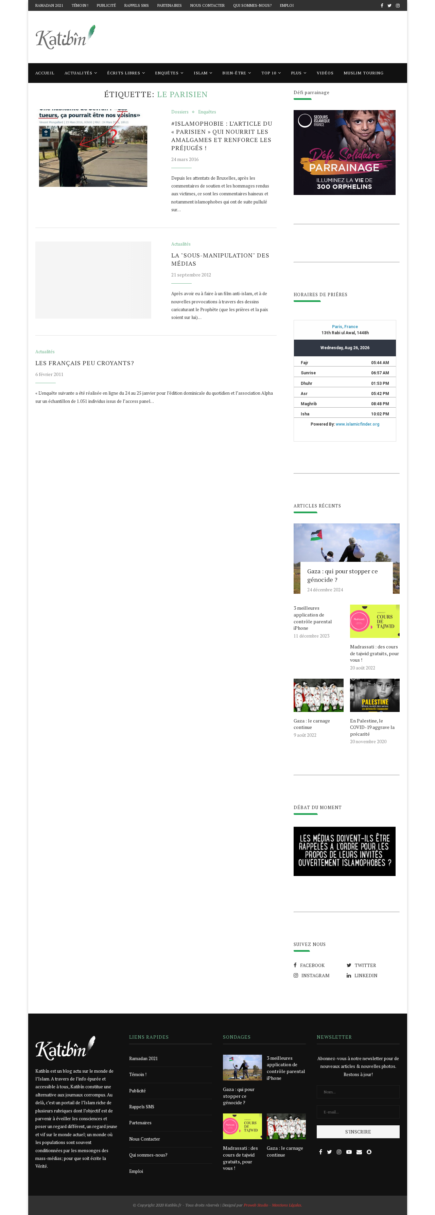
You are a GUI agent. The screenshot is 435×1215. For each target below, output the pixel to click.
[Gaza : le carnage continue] (318, 695)
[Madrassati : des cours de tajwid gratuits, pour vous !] (375, 621)
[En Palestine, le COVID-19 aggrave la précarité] (375, 695)
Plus (296, 72)
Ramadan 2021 (49, 5)
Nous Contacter (207, 5)
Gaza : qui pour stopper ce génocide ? (342, 575)
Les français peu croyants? (84, 363)
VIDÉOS (325, 72)
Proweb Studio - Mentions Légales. (273, 1205)
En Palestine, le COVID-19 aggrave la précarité (372, 727)
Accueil (44, 72)
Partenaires (169, 5)
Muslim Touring (364, 72)
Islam (201, 72)
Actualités (78, 72)
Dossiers (180, 112)
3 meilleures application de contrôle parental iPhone (313, 618)
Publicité (106, 5)
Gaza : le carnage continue (312, 724)
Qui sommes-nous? (252, 5)
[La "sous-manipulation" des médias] (93, 280)
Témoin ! (80, 5)
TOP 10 (268, 72)
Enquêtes (167, 72)
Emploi (287, 5)
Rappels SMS (136, 5)
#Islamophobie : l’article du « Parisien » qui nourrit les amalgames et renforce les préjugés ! (221, 135)
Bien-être (234, 72)
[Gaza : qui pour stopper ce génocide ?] (347, 558)
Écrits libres (123, 72)
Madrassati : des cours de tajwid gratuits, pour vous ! (374, 653)
